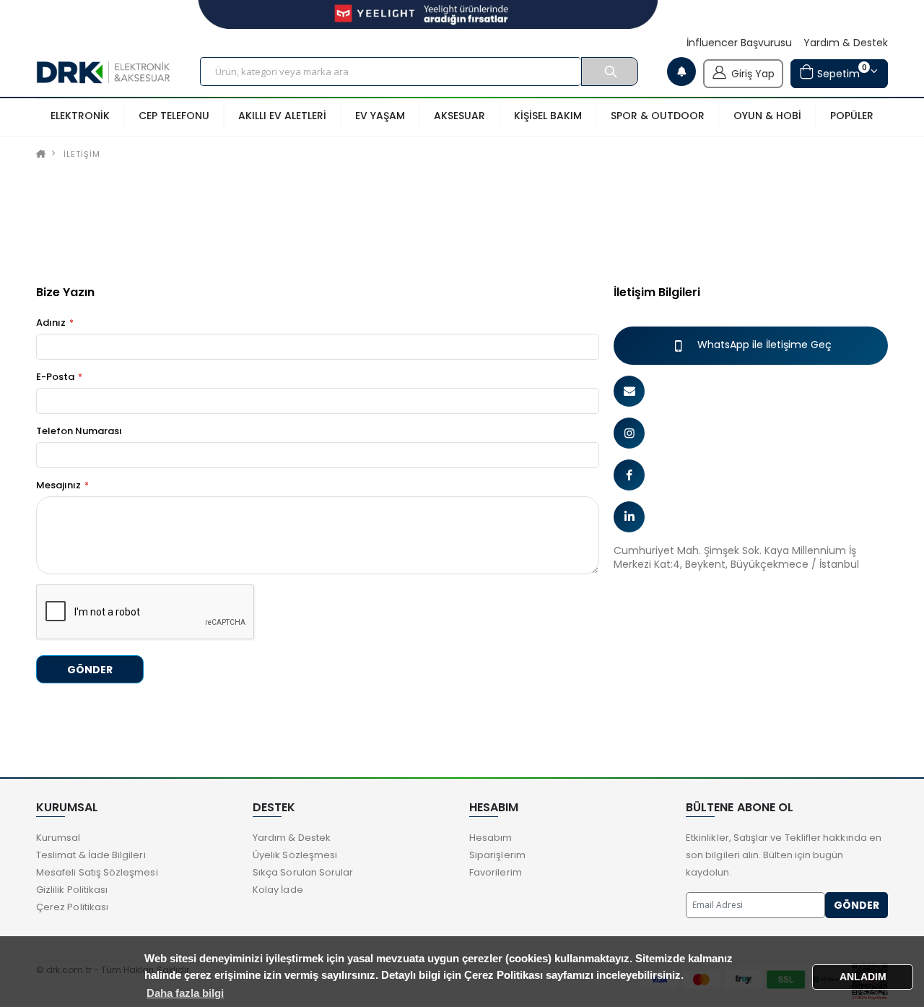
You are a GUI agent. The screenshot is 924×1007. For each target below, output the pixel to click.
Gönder (90, 669)
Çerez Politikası (72, 907)
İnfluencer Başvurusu (739, 43)
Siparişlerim (497, 855)
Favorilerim (495, 872)
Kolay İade (278, 889)
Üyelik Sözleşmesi (295, 855)
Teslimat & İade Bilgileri (91, 855)
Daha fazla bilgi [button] (185, 993)
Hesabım (490, 837)
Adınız (51, 322)
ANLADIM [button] (863, 977)
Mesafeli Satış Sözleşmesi (97, 872)
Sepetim (840, 71)
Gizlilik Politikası (72, 889)
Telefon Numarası (79, 431)
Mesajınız (58, 485)
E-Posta (55, 377)
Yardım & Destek (845, 43)
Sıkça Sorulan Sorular (303, 872)
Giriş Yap (753, 73)
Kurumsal (58, 837)
